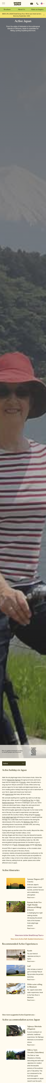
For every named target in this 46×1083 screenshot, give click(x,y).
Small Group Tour (27, 800)
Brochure (7, 9)
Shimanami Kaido (23, 845)
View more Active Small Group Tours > (29, 935)
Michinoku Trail (28, 822)
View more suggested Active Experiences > (18, 1015)
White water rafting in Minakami (34, 985)
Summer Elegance (34, 879)
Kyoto (15, 845)
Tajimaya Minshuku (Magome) (34, 1027)
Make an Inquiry (37, 9)
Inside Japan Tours (17, 4)
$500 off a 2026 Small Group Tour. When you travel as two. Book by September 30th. (22, 15)
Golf (28, 966)
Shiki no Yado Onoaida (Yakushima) (35, 1051)
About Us (21, 9)
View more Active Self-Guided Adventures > (27, 939)
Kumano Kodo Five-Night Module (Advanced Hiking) (34, 904)
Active (5, 763)
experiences (9, 794)
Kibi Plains (38, 845)
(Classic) (30, 910)
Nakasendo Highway (13, 780)
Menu (3, 3)
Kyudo (29, 950)
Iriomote (23, 782)
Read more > (31, 897)
